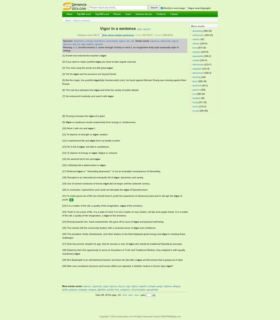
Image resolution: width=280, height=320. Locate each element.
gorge (159, 286)
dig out (76, 44)
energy (89, 41)
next (130, 295)
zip (132, 41)
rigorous (67, 44)
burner (195, 106)
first (124, 295)
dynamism (79, 41)
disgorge (83, 289)
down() (146, 29)
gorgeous (73, 289)
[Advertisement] (121, 106)
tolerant (195, 43)
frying (195, 102)
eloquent (196, 52)
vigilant (89, 44)
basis (195, 81)
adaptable (197, 69)
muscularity (111, 41)
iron (194, 94)
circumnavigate (138, 289)
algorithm (101, 289)
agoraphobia (152, 289)
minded (195, 60)
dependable (197, 56)
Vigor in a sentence (81, 20)
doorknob (196, 85)
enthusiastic (198, 35)
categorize (125, 289)
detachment (198, 73)
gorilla (65, 289)
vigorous (154, 41)
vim (128, 41)
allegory (176, 286)
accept (195, 111)
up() (139, 29)
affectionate (198, 64)
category (92, 289)
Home (68, 20)
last (137, 295)
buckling (196, 77)
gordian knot (113, 289)
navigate (152, 286)
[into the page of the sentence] (71, 199)
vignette (99, 44)
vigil (83, 44)
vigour (122, 41)
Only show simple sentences (118, 35)
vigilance (167, 286)
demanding (197, 31)
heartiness (99, 41)
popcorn (196, 90)
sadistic (196, 39)
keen (194, 48)
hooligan (196, 98)
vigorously (165, 41)
